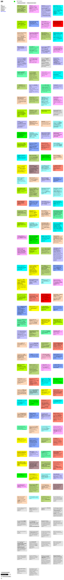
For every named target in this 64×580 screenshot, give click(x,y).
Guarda (18, 192)
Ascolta (31, 491)
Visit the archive (44, 563)
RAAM (42, 556)
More (30, 243)
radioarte (44, 451)
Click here (19, 525)
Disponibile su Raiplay (57, 64)
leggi (54, 205)
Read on (31, 227)
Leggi (18, 116)
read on (18, 146)
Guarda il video (32, 113)
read (30, 498)
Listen (42, 301)
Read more (55, 563)
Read (42, 105)
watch (30, 172)
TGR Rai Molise (44, 252)
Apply (18, 394)
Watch (18, 137)
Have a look (19, 573)
